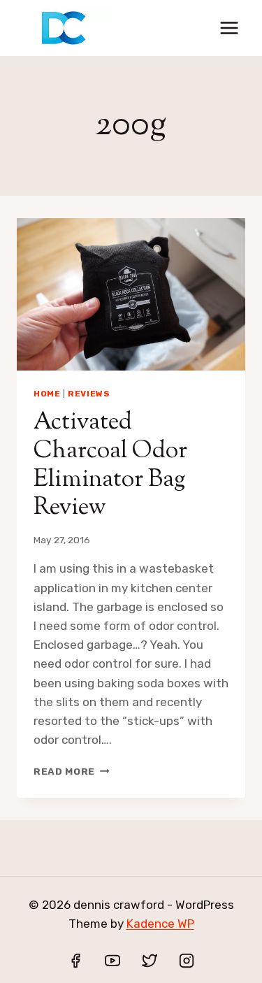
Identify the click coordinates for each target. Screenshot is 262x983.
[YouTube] (112, 960)
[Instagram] (186, 960)
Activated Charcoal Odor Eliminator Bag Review (110, 465)
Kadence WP (160, 924)
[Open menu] (228, 27)
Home (47, 394)
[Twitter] (149, 960)
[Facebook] (75, 960)
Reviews (89, 394)
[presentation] (131, 294)
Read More (72, 771)
